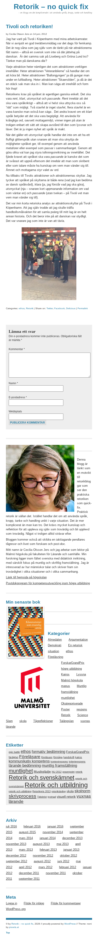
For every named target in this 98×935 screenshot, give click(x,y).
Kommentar (17, 349)
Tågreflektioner (43, 721)
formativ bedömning (48, 752)
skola (22, 721)
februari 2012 (67, 867)
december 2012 (16, 855)
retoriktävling (59, 791)
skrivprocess (22, 796)
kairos (78, 757)
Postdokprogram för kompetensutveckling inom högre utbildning (48, 583)
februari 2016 (32, 826)
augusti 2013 (41, 844)
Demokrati (54, 645)
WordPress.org (16, 909)
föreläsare (46, 757)
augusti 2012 (42, 861)
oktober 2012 (68, 855)
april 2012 (25, 867)
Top (8, 932)
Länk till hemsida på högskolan (26, 577)
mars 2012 (45, 867)
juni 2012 (63, 861)
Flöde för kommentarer (66, 903)
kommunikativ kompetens (29, 761)
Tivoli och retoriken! (29, 26)
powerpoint (68, 771)
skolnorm (82, 791)
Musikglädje (42, 771)
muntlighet (68, 697)
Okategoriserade (72, 703)
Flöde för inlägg (34, 903)
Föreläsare (29, 756)
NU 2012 (57, 771)
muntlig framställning (59, 765)
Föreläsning (55, 657)
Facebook (59, 308)
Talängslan (66, 721)
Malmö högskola (72, 680)
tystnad (52, 796)
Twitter (49, 308)
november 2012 (43, 855)
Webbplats (15, 411)
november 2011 (56, 873)
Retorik (29, 308)
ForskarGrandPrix (72, 662)
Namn (13, 383)
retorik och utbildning (20, 791)
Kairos (65, 674)
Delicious (70, 308)
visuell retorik (66, 796)
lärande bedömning (25, 765)
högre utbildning (71, 668)
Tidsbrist (42, 796)
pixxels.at (14, 927)
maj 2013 (63, 844)
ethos (22, 308)
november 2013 (16, 844)
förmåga (57, 757)
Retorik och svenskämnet (41, 777)
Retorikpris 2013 (41, 791)
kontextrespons (59, 761)
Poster (65, 709)
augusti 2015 (27, 832)
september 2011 (29, 878)
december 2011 (29, 873)
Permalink (82, 308)
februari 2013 (48, 849)
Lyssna (81, 674)
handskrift (68, 757)
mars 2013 (26, 849)
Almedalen (55, 639)
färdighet (13, 757)
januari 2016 (55, 826)
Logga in (11, 903)
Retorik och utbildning (56, 785)
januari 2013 (71, 849)
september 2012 (16, 861)
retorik (79, 771)
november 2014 (53, 832)
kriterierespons (77, 761)
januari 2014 (48, 838)
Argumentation (78, 639)
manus (65, 686)
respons (82, 709)
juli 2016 (11, 826)
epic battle (14, 752)
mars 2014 (26, 838)
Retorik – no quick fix (51, 7)
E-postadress (18, 397)
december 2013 (72, 838)
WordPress (70, 923)
